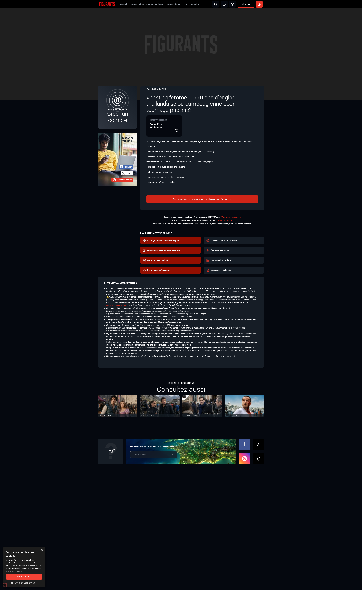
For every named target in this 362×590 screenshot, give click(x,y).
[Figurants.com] (107, 4)
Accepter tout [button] (24, 577)
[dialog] (24, 567)
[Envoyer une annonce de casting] (224, 4)
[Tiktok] (258, 458)
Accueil (123, 4)
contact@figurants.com (116, 305)
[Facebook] (244, 444)
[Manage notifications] (5, 585)
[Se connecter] (259, 4)
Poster (129, 173)
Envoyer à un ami (124, 180)
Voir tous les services (231, 217)
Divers (185, 4)
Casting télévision (154, 4)
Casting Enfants (173, 4)
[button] (24, 582)
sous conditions (225, 220)
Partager (128, 167)
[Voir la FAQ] (232, 4)
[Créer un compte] (117, 107)
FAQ (110, 451)
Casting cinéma (137, 4)
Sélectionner (140, 454)
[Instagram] (244, 458)
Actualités (195, 4)
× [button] (42, 550)
